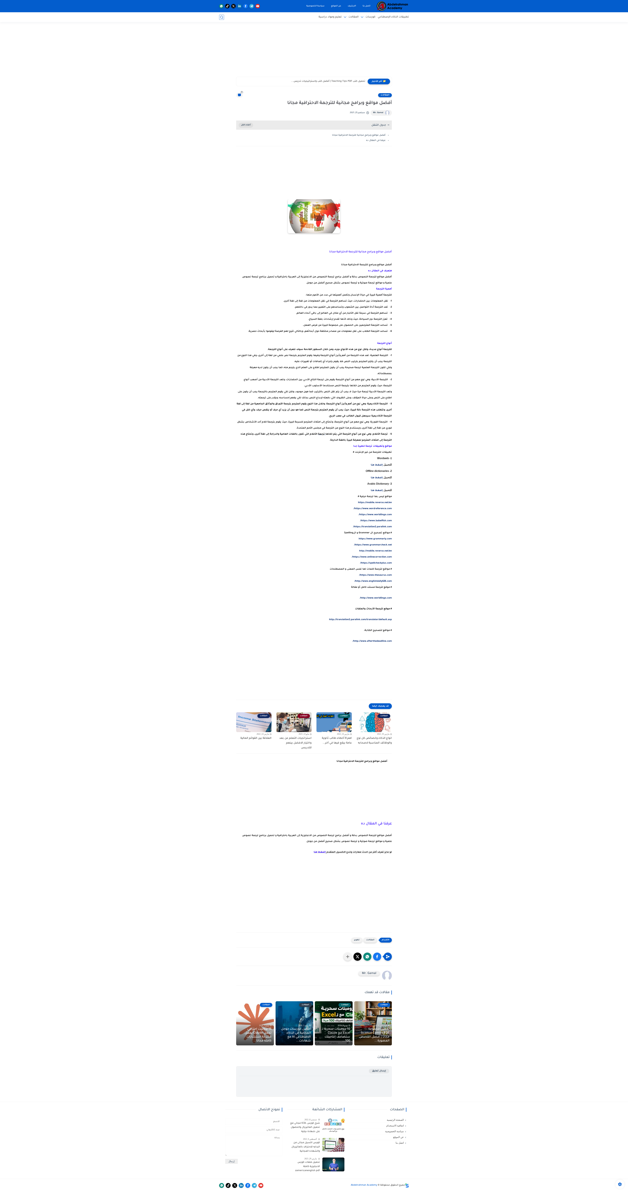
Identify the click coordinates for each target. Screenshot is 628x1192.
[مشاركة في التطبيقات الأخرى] (348, 957)
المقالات (354, 17)
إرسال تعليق (379, 1071)
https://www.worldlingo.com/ (375, 515)
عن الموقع (336, 6)
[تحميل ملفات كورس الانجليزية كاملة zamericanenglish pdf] (333, 1164)
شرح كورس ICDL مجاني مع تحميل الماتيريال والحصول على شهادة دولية (305, 1127)
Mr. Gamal (378, 113)
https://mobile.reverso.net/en (375, 502)
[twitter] (233, 6)
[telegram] (251, 6)
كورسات (370, 17)
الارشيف (352, 6)
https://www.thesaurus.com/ (375, 575)
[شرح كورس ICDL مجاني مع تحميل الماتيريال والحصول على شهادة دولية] (333, 1125)
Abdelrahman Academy (364, 1185)
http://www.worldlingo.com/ (376, 598)
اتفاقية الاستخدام (395, 1125)
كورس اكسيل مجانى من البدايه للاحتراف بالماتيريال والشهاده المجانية (305, 1146)
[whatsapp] (221, 6)
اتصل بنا (366, 6)
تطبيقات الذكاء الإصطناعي (393, 17)
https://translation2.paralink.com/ (372, 527)
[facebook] (245, 6)
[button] (377, 957)
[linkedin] (239, 6)
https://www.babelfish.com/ (376, 521)
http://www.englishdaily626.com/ (373, 581)
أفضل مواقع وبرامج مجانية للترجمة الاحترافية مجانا (358, 135)
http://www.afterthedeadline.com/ (372, 641)
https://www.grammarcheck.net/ (373, 545)
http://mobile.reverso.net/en (375, 551)
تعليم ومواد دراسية (330, 17)
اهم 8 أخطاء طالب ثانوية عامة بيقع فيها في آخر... (337, 740)
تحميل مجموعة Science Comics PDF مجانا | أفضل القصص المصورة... (374, 1035)
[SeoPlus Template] (407, 1185)
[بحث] (221, 17)
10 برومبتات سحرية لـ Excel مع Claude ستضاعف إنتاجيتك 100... (336, 1035)
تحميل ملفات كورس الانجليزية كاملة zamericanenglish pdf (307, 1166)
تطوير (357, 940)
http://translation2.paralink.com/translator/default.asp (360, 619)
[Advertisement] (314, 51)
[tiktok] (227, 6)
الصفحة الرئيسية (395, 1120)
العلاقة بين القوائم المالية (255, 738)
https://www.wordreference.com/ (373, 508)
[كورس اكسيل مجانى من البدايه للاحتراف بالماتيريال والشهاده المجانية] (333, 1145)
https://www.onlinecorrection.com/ (372, 557)
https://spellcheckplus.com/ (376, 563)
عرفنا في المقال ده (375, 140)
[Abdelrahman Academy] (392, 6)
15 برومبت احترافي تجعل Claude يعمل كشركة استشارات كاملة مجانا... (258, 1035)
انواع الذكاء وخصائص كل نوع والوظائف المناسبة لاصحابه (374, 740)
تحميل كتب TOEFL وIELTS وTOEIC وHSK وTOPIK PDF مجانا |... (331, 81)
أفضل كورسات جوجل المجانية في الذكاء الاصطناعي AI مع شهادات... (296, 1035)
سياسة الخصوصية (315, 6)
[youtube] (257, 6)
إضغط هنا (377, 465)
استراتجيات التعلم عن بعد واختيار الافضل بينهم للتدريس (295, 743)
